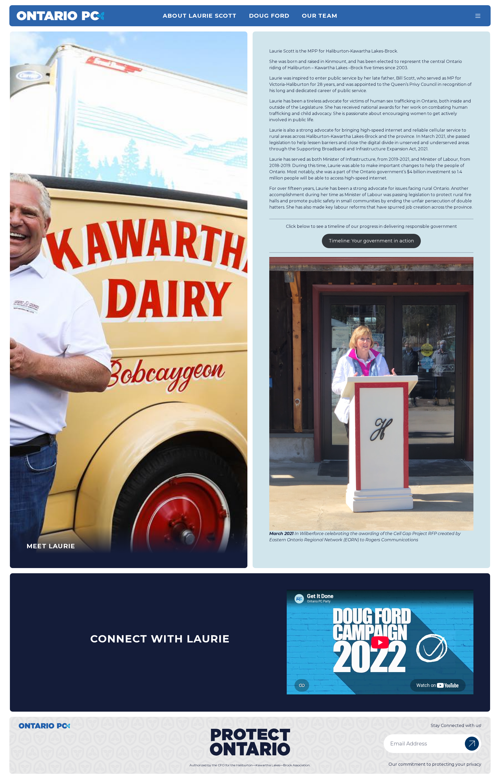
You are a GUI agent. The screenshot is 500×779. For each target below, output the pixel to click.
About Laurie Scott (199, 15)
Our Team (319, 15)
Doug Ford (269, 15)
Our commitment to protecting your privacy (435, 764)
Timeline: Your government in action (371, 241)
